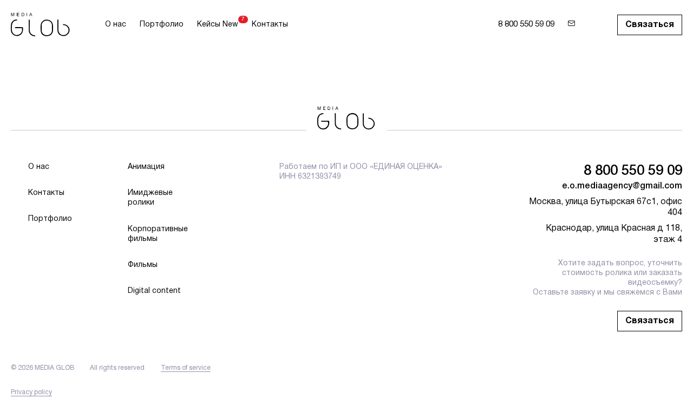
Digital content (154, 291)
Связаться (649, 25)
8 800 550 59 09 (526, 24)
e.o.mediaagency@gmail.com (622, 186)
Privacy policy (31, 392)
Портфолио (162, 24)
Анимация (146, 167)
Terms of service (186, 368)
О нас (115, 24)
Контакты (270, 24)
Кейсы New (217, 24)
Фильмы (143, 265)
